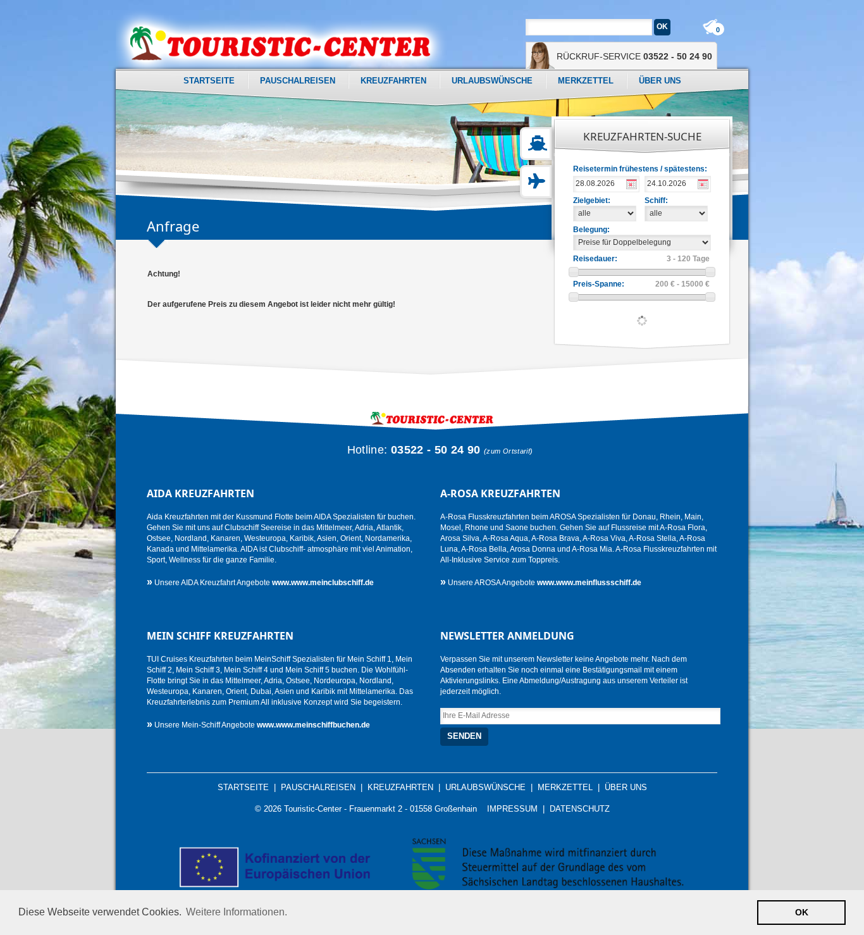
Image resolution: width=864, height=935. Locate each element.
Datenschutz (580, 809)
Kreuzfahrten (393, 80)
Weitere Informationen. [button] (236, 912)
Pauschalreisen (297, 80)
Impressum (512, 809)
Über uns (660, 80)
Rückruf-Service (634, 56)
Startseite (209, 80)
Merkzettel (586, 80)
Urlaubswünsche (492, 80)
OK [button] (801, 912)
